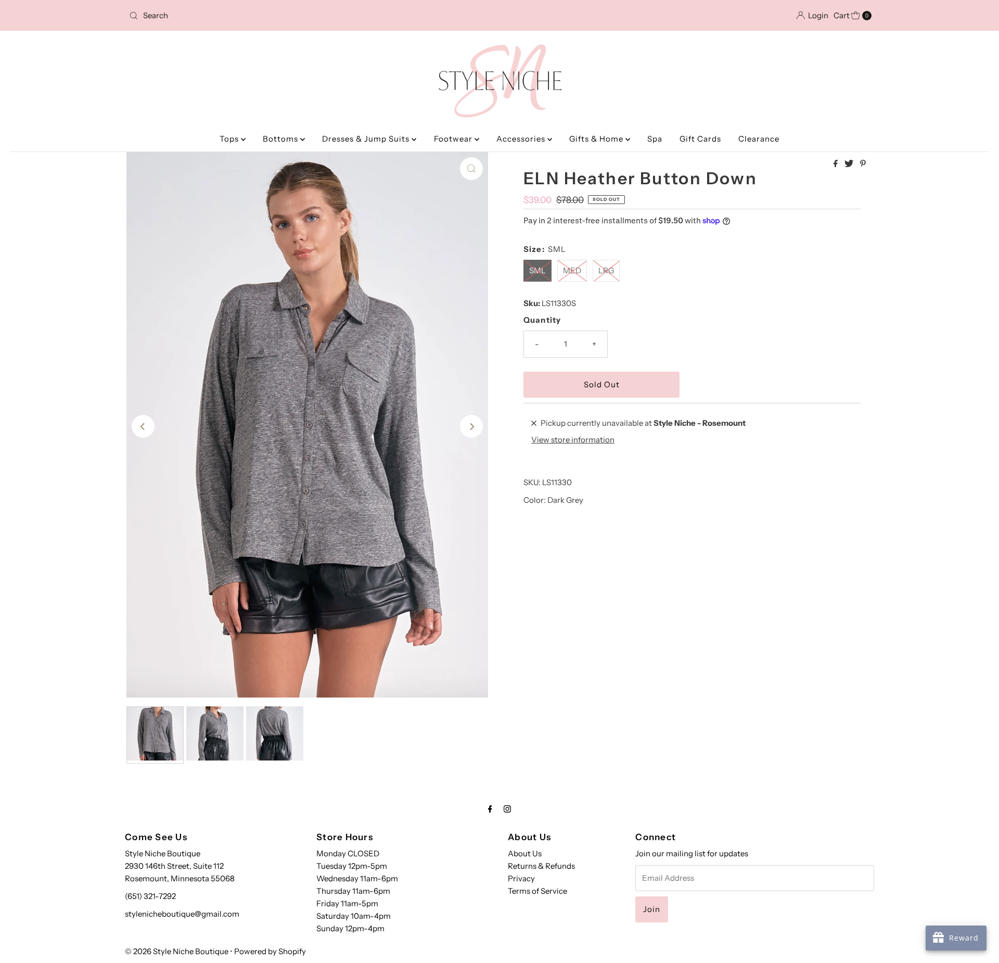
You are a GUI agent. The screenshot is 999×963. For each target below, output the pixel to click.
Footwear (454, 139)
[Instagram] (507, 809)
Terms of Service (537, 891)
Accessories (521, 139)
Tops (230, 139)
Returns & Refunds (541, 866)
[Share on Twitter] (849, 164)
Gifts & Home (597, 139)
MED (572, 270)
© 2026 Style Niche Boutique (176, 951)
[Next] (471, 426)
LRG (606, 270)
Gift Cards (700, 139)
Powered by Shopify (270, 951)
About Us (525, 853)
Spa (654, 139)
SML (537, 270)
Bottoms (281, 139)
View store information (572, 440)
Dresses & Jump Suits (367, 139)
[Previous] (143, 426)
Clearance (758, 139)
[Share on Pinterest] (863, 164)
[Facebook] (490, 809)
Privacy (521, 878)
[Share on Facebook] (836, 164)
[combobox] (247, 15)
